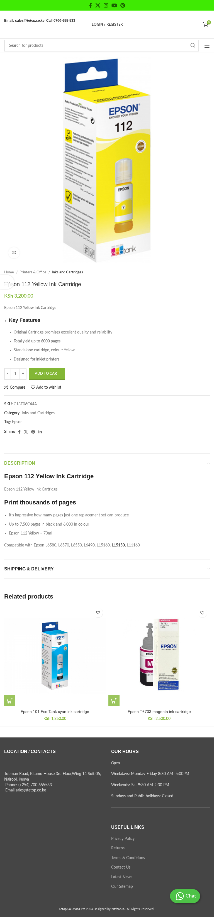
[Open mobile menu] (207, 45)
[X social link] (98, 5)
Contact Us (120, 867)
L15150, (119, 545)
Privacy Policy (123, 839)
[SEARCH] (193, 46)
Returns (118, 848)
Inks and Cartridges (67, 272)
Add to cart (47, 374)
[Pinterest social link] (123, 5)
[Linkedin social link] (40, 431)
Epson (17, 422)
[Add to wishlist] (98, 612)
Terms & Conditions (128, 858)
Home (9, 272)
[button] (9, 700)
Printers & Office (33, 272)
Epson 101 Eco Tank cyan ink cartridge (55, 711)
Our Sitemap (122, 887)
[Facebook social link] (90, 5)
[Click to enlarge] (14, 252)
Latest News (121, 877)
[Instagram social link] (106, 5)
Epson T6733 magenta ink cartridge (159, 711)
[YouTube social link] (114, 5)
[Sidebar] (7, 282)
